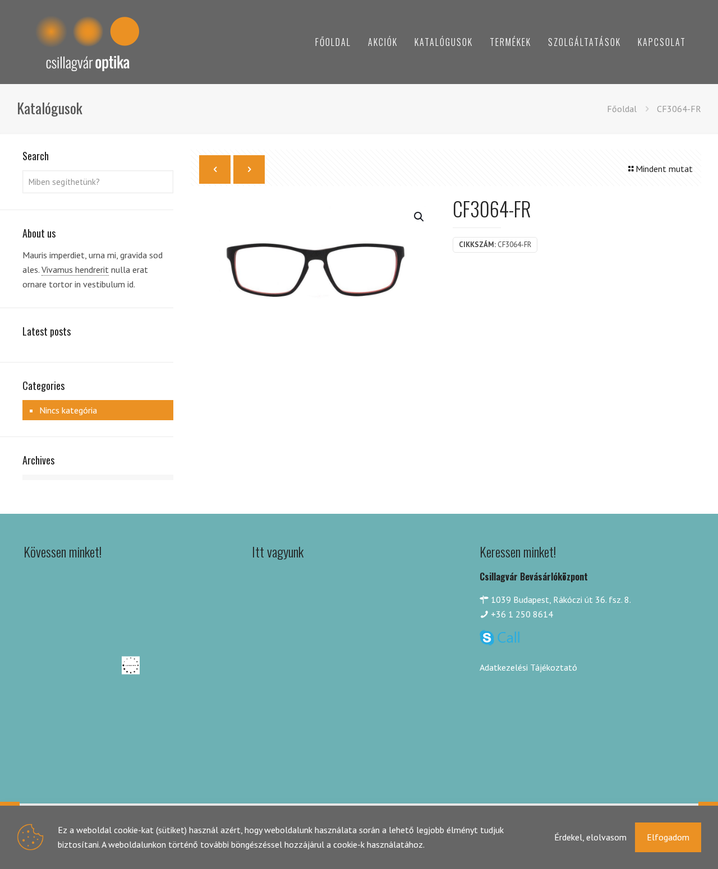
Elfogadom (668, 837)
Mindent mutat (664, 168)
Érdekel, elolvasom (590, 837)
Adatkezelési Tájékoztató (528, 667)
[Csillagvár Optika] (87, 42)
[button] (419, 217)
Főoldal (622, 108)
